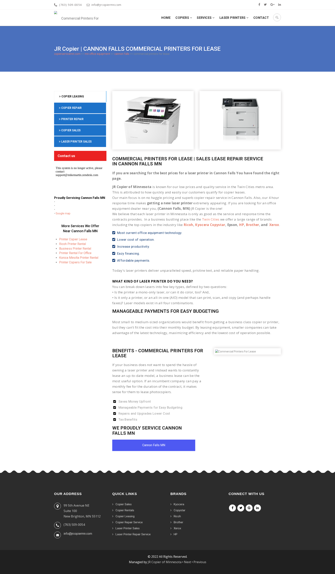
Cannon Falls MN (153, 445)
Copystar (179, 510)
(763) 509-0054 (70, 5)
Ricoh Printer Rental (72, 244)
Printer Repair (72, 119)
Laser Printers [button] (233, 18)
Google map (63, 213)
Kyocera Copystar (210, 225)
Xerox (274, 225)
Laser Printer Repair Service (133, 534)
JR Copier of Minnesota (164, 562)
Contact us (66, 156)
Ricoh (188, 225)
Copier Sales (70, 130)
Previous (199, 562)
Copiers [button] (182, 18)
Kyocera (179, 504)
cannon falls (121, 53)
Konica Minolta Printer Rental (78, 258)
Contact (261, 18)
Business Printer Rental (75, 248)
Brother (252, 225)
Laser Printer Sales (76, 141)
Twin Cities (210, 219)
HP (241, 225)
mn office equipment (97, 53)
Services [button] (204, 18)
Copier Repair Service (129, 522)
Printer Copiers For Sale (75, 262)
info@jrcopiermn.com (106, 5)
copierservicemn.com (67, 53)
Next (187, 562)
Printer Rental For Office (75, 253)
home (166, 18)
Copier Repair (71, 107)
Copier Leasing (72, 96)
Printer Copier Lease (73, 239)
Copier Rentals (125, 510)
